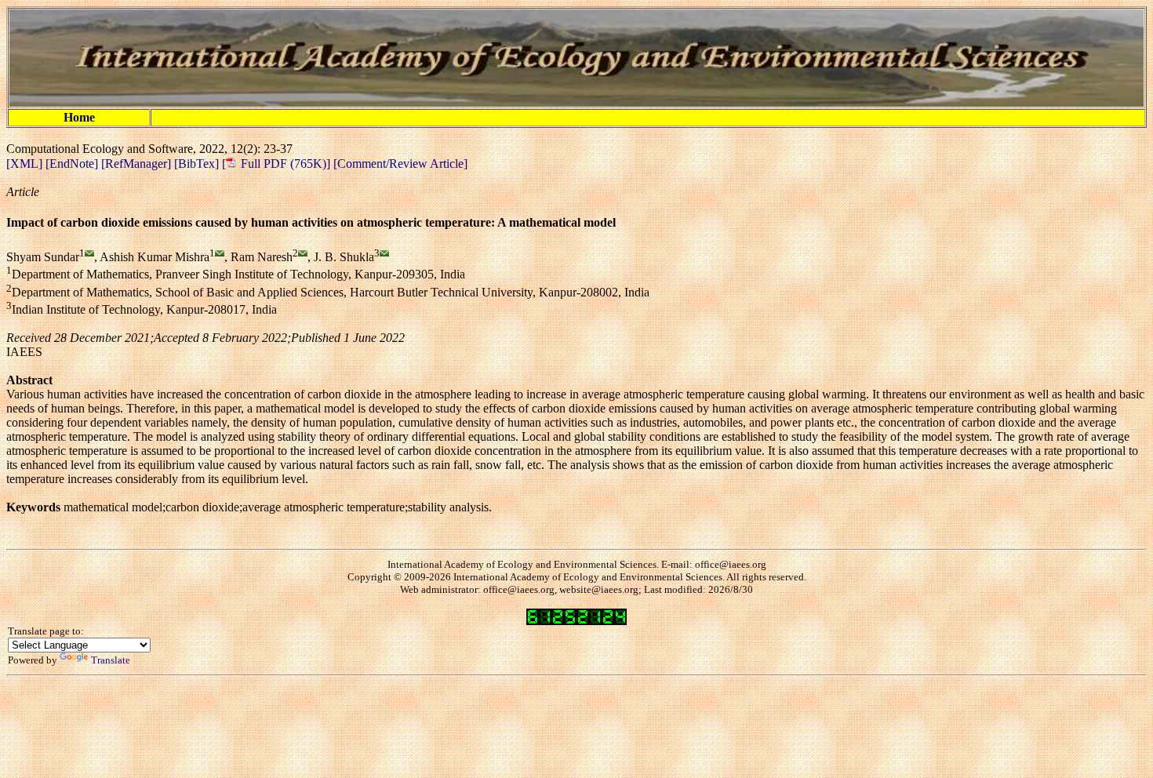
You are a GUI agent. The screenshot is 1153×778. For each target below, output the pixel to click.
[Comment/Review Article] (398, 163)
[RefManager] (137, 163)
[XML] (25, 163)
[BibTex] (198, 163)
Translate (110, 660)
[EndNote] (73, 163)
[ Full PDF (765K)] (276, 163)
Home (79, 117)
